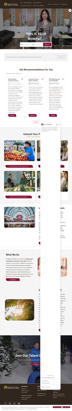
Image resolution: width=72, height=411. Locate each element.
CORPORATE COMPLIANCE (26, 395)
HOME (21, 2)
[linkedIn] (10, 403)
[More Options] (43, 387)
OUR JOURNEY (24, 392)
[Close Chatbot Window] (58, 124)
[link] (36, 364)
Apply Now (12, 115)
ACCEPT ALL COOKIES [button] (57, 407)
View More (36, 122)
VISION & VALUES (25, 390)
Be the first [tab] (18, 73)
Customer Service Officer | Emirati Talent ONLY (34, 79)
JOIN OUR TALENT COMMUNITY (38, 5)
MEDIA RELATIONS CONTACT (59, 395)
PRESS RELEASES (56, 390)
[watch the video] (19, 217)
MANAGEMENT (24, 399)
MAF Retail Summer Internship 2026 (54, 79)
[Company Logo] (11, 4)
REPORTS (55, 397)
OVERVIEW (23, 388)
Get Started (61, 57)
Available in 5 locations (34, 83)
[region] (50, 255)
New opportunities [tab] (11, 73)
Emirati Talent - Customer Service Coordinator (13, 79)
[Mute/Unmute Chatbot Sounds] (56, 124)
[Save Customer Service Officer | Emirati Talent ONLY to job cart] (42, 79)
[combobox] (26, 44)
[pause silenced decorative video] (70, 10)
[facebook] (5, 403)
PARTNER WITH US (41, 395)
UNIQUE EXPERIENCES (42, 390)
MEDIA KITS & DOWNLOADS (58, 394)
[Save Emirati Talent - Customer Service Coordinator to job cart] (22, 79)
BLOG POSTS (55, 392)
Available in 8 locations (54, 83)
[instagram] (19, 403)
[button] (50, 4)
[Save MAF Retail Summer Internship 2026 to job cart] (63, 79)
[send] (58, 387)
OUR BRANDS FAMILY (41, 393)
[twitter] (14, 403)
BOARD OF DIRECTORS (26, 397)
